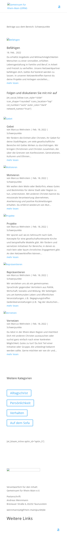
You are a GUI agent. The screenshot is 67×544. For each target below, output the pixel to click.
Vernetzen (13, 320)
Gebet (10, 126)
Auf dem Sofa (20, 423)
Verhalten (17, 413)
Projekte (12, 223)
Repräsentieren (16, 272)
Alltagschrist (19, 393)
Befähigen (13, 48)
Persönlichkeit (20, 403)
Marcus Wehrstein (20, 129)
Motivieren (13, 175)
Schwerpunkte (14, 133)
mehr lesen (13, 83)
